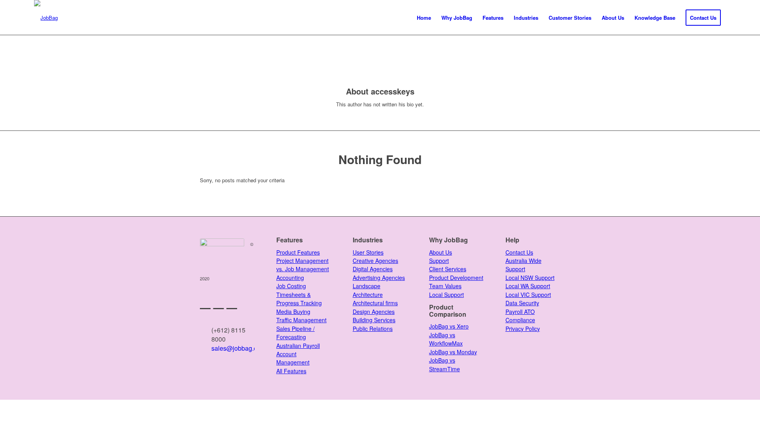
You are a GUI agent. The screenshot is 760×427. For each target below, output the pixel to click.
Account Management (293, 358)
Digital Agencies (373, 269)
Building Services (374, 320)
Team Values (445, 286)
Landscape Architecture (368, 290)
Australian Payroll (298, 346)
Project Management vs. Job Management (302, 265)
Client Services (447, 269)
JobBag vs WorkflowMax (446, 339)
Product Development (456, 278)
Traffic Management (301, 320)
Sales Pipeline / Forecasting (295, 333)
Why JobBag (448, 239)
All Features (291, 371)
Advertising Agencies (379, 278)
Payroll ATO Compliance (520, 316)
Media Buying (293, 312)
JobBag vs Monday (453, 352)
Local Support (446, 295)
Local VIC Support (528, 295)
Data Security (522, 303)
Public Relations (373, 329)
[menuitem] (424, 18)
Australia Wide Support (523, 265)
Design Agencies (374, 312)
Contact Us (519, 252)
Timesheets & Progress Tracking (299, 299)
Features (289, 239)
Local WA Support (527, 286)
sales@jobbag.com (238, 348)
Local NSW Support (530, 278)
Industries (368, 239)
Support (439, 261)
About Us (440, 252)
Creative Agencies (375, 261)
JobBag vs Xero (449, 326)
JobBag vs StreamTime (444, 364)
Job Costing (291, 286)
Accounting (290, 278)
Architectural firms (375, 303)
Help (512, 239)
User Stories (368, 252)
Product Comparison (447, 310)
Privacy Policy (522, 329)
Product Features (298, 252)
